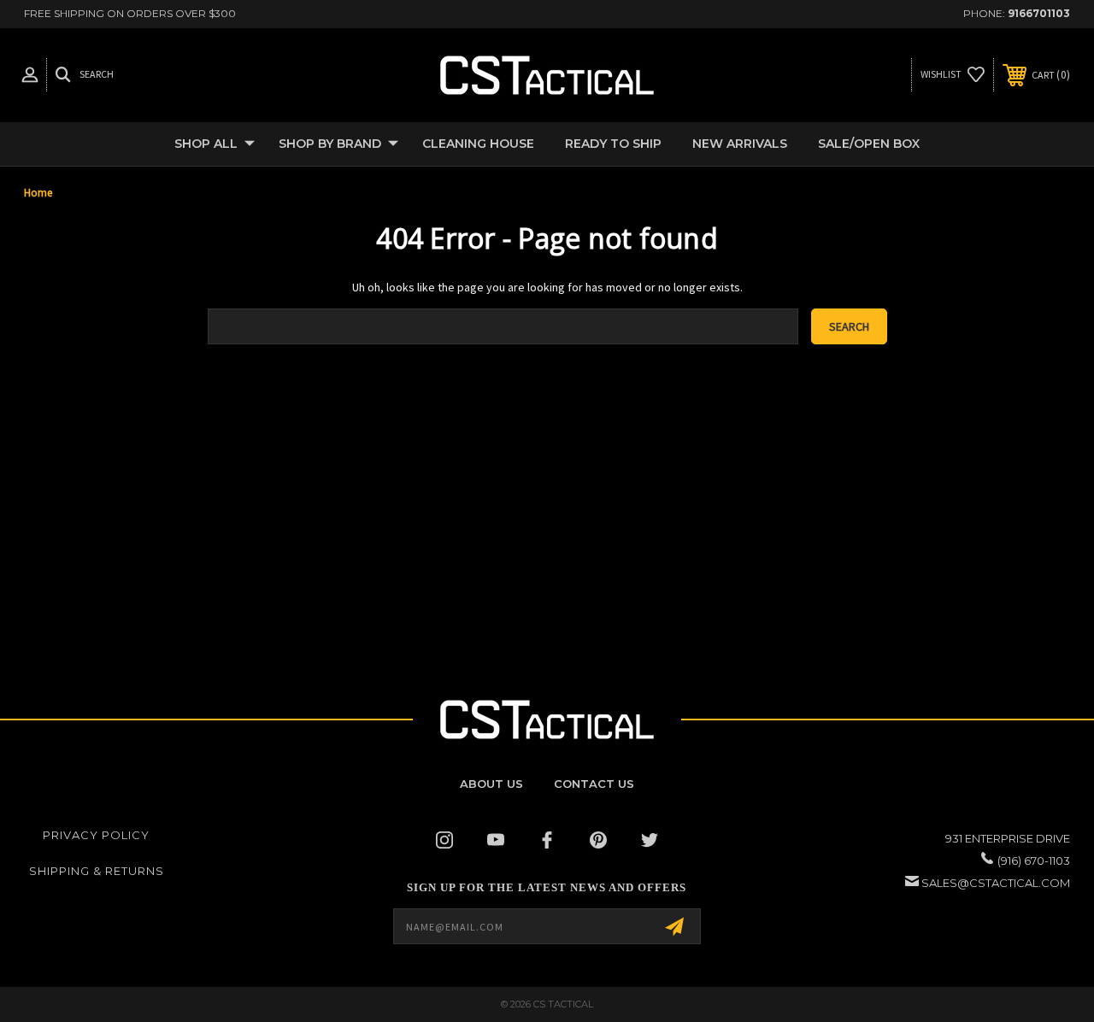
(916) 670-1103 (1033, 860)
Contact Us (594, 783)
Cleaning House (478, 143)
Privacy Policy (96, 835)
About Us (491, 783)
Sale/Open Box (869, 143)
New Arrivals (739, 143)
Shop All (206, 143)
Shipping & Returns (96, 871)
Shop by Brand (330, 143)
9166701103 (1039, 13)
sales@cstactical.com (995, 883)
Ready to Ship (613, 143)
